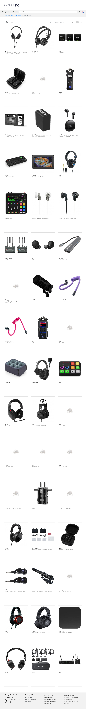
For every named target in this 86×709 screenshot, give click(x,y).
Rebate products (48, 695)
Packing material (68, 699)
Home (7, 15)
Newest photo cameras (50, 699)
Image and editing (16, 15)
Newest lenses (47, 703)
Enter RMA (66, 703)
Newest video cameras (50, 701)
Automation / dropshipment (71, 697)
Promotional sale (48, 697)
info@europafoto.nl (14, 702)
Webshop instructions (69, 695)
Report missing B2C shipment (71, 701)
